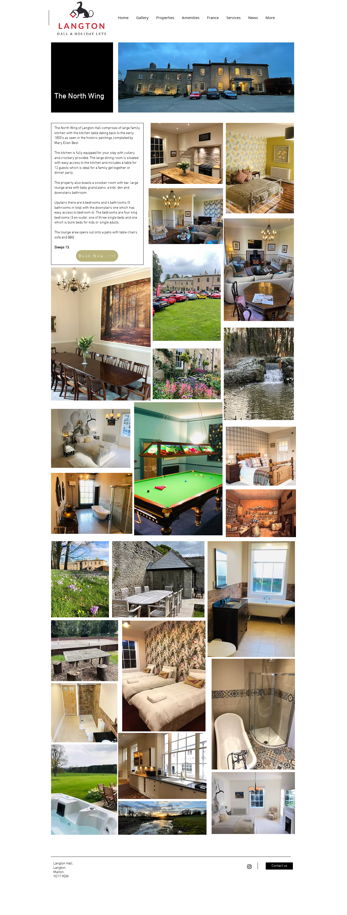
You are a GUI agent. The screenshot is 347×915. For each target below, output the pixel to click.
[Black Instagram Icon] (249, 867)
